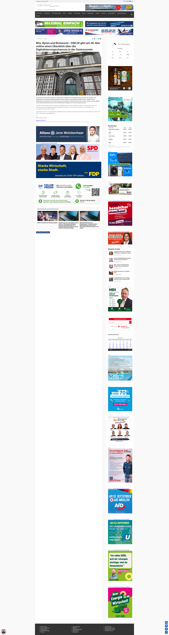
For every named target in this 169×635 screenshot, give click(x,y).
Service (103, 13)
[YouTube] (130, 1)
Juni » (129, 349)
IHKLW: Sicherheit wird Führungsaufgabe (47, 222)
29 (120, 348)
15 (120, 344)
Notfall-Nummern (122, 13)
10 (127, 343)
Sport (64, 13)
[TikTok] (127, 1)
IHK (37, 232)
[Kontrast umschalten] (166, 629)
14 (116, 344)
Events (83, 13)
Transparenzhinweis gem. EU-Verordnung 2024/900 (49, 143)
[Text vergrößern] (166, 622)
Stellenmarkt (90, 13)
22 (120, 346)
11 (130, 343)
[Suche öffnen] (131, 14)
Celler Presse (43, 626)
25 (130, 346)
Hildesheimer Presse (110, 629)
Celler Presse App (44, 628)
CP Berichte (47, 13)
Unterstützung (76, 626)
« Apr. (110, 349)
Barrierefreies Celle (109, 628)
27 (113, 348)
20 (113, 346)
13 (113, 344)
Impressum (75, 632)
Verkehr (97, 13)
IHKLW (41, 232)
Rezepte (70, 13)
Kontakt (38, 16)
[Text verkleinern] (166, 625)
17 (127, 344)
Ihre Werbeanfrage (44, 630)
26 (110, 348)
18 (130, 344)
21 (116, 346)
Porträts (42, 632)
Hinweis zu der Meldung (40, 120)
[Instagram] (125, 1)
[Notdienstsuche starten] (130, 322)
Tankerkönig (112, 146)
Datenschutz (76, 630)
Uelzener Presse (109, 630)
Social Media (111, 13)
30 (123, 348)
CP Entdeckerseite (56, 13)
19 (109, 346)
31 (127, 348)
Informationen (43, 629)
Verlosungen (77, 13)
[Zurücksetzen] (166, 632)
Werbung (75, 628)
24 (127, 346)
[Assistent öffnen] (3, 631)
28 (116, 348)
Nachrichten (39, 13)
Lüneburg (45, 38)
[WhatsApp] (132, 1)
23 (123, 346)
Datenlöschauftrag (77, 629)
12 (109, 344)
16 (123, 344)
